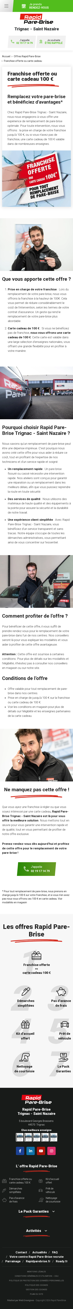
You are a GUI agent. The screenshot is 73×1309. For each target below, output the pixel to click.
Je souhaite (54, 42)
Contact (21, 1252)
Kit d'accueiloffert (52, 1181)
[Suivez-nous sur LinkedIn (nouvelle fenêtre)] (31, 1151)
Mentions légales (36, 1272)
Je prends (39, 6)
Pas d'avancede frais (16, 1200)
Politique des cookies (36, 1285)
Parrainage (13, 1261)
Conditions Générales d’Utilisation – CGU (36, 1276)
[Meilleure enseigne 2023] (53, 1137)
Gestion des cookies (36, 1289)
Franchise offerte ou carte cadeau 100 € (20, 1181)
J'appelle (24, 42)
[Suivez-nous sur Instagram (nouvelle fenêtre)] (52, 1151)
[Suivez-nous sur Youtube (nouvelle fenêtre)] (42, 1151)
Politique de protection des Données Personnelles (36, 1281)
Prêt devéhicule (50, 1190)
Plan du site (36, 1294)
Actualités (39, 1252)
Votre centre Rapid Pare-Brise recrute (37, 1256)
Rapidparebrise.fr (38, 1261)
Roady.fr (62, 1261)
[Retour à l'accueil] (36, 1099)
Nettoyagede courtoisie (53, 1200)
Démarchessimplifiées (15, 1190)
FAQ (55, 1252)
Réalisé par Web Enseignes (20, 1300)
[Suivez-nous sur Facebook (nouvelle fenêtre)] (21, 1151)
